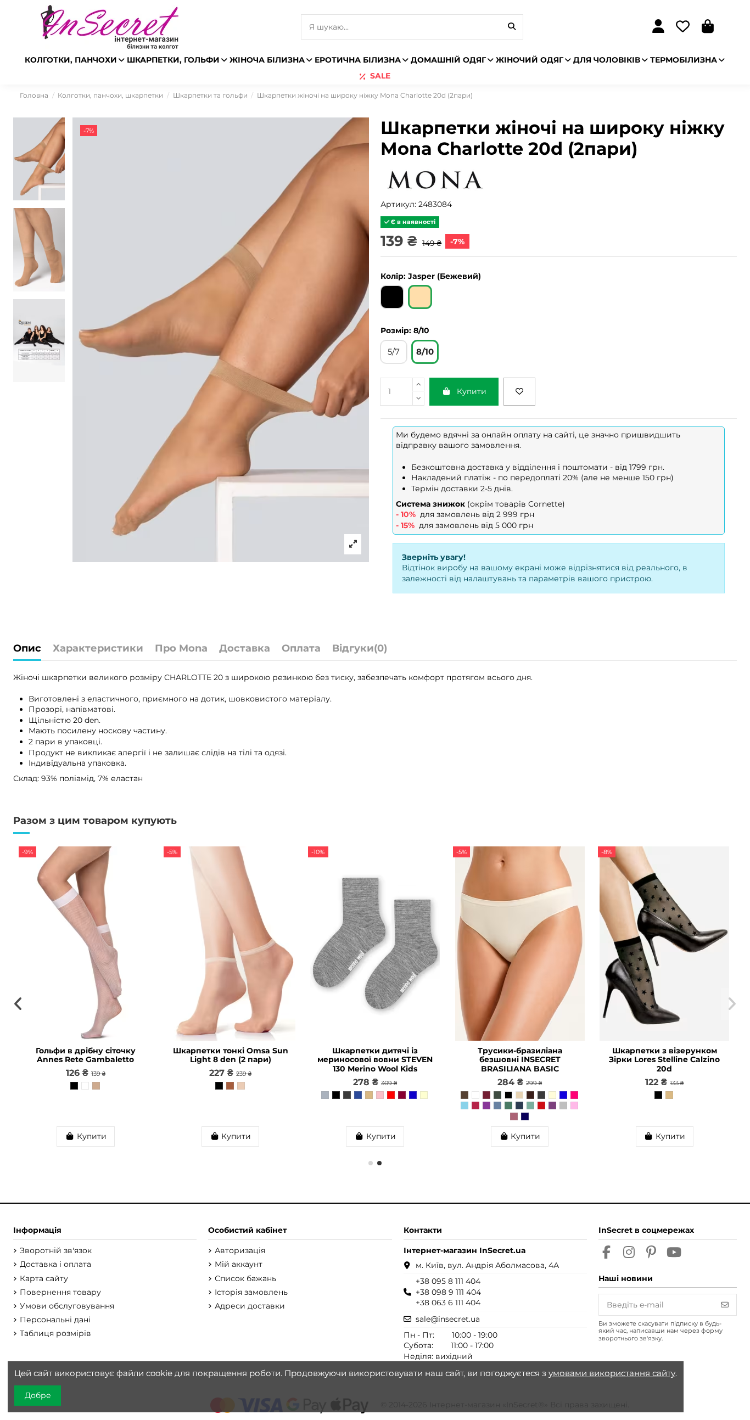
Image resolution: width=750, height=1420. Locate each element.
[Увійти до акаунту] (658, 27)
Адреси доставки (250, 1306)
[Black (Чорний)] (508, 1095)
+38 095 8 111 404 (448, 1281)
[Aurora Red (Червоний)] (541, 1105)
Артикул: (398, 204)
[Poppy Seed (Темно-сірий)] (541, 1095)
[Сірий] (325, 1095)
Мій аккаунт (238, 1264)
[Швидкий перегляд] (144, 881)
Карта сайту (44, 1278)
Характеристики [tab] (98, 648)
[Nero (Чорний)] (74, 1086)
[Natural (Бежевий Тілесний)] (669, 1095)
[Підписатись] (724, 1304)
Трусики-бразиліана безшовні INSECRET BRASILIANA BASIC (520, 1060)
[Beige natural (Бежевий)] (241, 1086)
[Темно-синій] (358, 1095)
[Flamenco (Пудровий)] (514, 1116)
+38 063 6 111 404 (448, 1302)
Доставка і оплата (55, 1264)
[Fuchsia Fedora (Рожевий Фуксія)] (574, 1095)
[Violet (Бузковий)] (552, 1105)
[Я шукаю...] (511, 26)
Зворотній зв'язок (56, 1250)
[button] (370, 1163)
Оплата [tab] (301, 648)
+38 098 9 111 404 (448, 1292)
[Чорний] (336, 1095)
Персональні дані (55, 1319)
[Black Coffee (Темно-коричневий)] (530, 1095)
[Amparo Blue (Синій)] (563, 1095)
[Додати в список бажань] (519, 392)
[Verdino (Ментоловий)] (530, 1105)
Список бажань (245, 1278)
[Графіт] (347, 1095)
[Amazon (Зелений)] (508, 1105)
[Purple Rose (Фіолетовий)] (486, 1105)
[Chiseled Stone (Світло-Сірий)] (563, 1105)
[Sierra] (230, 1086)
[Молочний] (424, 1095)
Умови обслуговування (67, 1306)
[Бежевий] (369, 1095)
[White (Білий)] (85, 1086)
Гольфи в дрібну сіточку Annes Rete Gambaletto (86, 1055)
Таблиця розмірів (55, 1333)
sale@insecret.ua (448, 1319)
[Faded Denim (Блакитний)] (497, 1105)
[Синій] (413, 1095)
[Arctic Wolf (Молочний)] (552, 1095)
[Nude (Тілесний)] (519, 1095)
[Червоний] (391, 1095)
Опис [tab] (27, 648)
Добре (38, 1395)
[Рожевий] (380, 1095)
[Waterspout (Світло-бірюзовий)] (464, 1105)
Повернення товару (60, 1292)
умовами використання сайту (611, 1373)
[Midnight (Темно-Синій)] (519, 1105)
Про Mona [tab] (181, 648)
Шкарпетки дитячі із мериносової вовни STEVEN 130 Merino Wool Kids (375, 1060)
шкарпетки (64, 677)
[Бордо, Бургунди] (402, 1095)
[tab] (359, 651)
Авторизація (240, 1250)
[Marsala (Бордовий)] (486, 1095)
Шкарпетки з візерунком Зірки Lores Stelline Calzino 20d (664, 1060)
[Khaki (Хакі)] (497, 1095)
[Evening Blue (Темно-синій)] (525, 1116)
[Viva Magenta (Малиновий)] (475, 1105)
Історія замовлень (251, 1292)
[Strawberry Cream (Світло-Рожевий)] (574, 1105)
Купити (471, 391)
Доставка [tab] (244, 648)
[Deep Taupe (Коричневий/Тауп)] (464, 1095)
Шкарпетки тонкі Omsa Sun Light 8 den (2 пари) (230, 1055)
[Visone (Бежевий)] (96, 1086)
